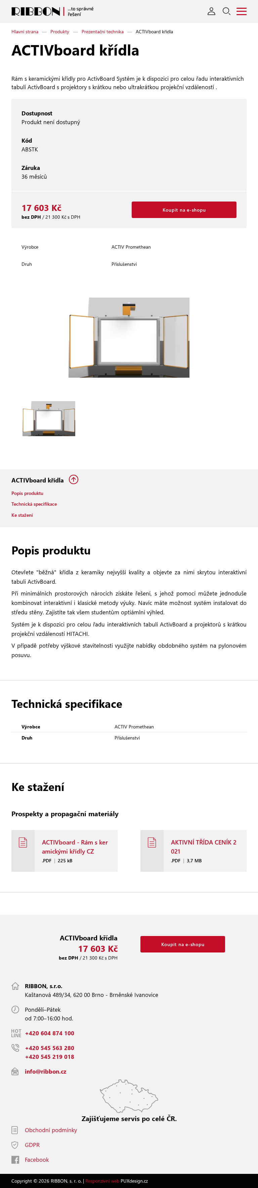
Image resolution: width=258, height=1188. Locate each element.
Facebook (37, 1159)
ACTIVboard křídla (38, 480)
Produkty (59, 31)
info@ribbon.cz (45, 1071)
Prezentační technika (103, 31)
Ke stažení (22, 515)
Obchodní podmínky (51, 1130)
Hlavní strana (24, 31)
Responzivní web (102, 1181)
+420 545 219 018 (49, 1056)
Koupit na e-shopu (184, 210)
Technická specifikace (34, 504)
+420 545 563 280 (49, 1048)
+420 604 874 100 (49, 1033)
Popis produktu (27, 493)
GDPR (32, 1145)
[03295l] (48, 419)
